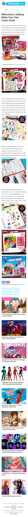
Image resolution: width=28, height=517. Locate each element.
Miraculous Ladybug (7, 288)
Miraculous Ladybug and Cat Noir (10, 294)
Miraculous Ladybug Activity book (10, 291)
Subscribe (11, 9)
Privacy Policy (14, 514)
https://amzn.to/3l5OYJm (19, 64)
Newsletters (13, 507)
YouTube (13, 508)
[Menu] (5, 9)
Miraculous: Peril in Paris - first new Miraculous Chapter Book (11, 406)
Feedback (7, 507)
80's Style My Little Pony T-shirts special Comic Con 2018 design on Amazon (13, 451)
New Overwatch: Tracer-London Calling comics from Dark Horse (12, 428)
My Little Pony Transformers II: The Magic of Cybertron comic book (13, 360)
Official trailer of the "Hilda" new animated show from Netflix (13, 315)
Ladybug (16, 288)
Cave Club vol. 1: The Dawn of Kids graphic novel (14, 474)
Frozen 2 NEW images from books (11, 496)
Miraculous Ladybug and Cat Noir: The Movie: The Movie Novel (12, 338)
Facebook (17, 9)
